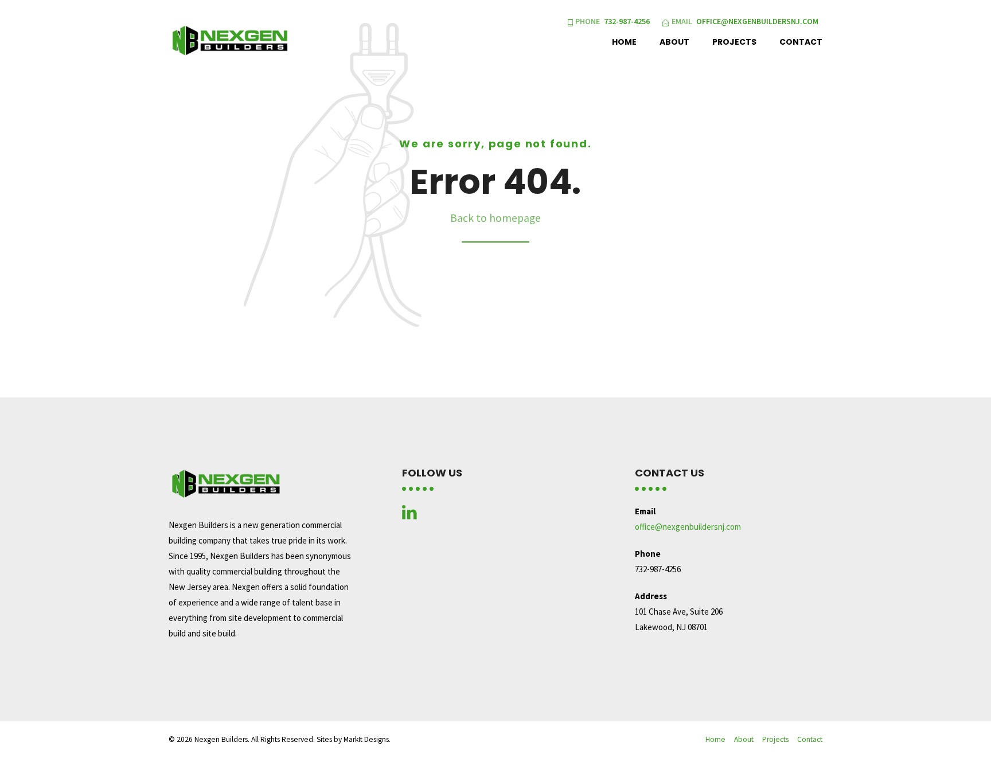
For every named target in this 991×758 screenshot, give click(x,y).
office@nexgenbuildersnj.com (688, 526)
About (674, 42)
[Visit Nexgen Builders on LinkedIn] (409, 515)
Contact (800, 42)
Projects (734, 42)
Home (624, 42)
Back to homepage (495, 218)
